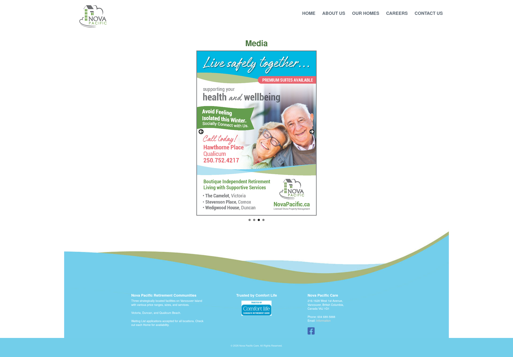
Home (308, 13)
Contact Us (429, 13)
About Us (333, 13)
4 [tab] (263, 220)
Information (323, 320)
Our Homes (365, 13)
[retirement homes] (256, 308)
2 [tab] (254, 220)
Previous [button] (201, 132)
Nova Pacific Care (93, 16)
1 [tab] (249, 220)
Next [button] (312, 132)
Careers (397, 13)
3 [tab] (259, 220)
